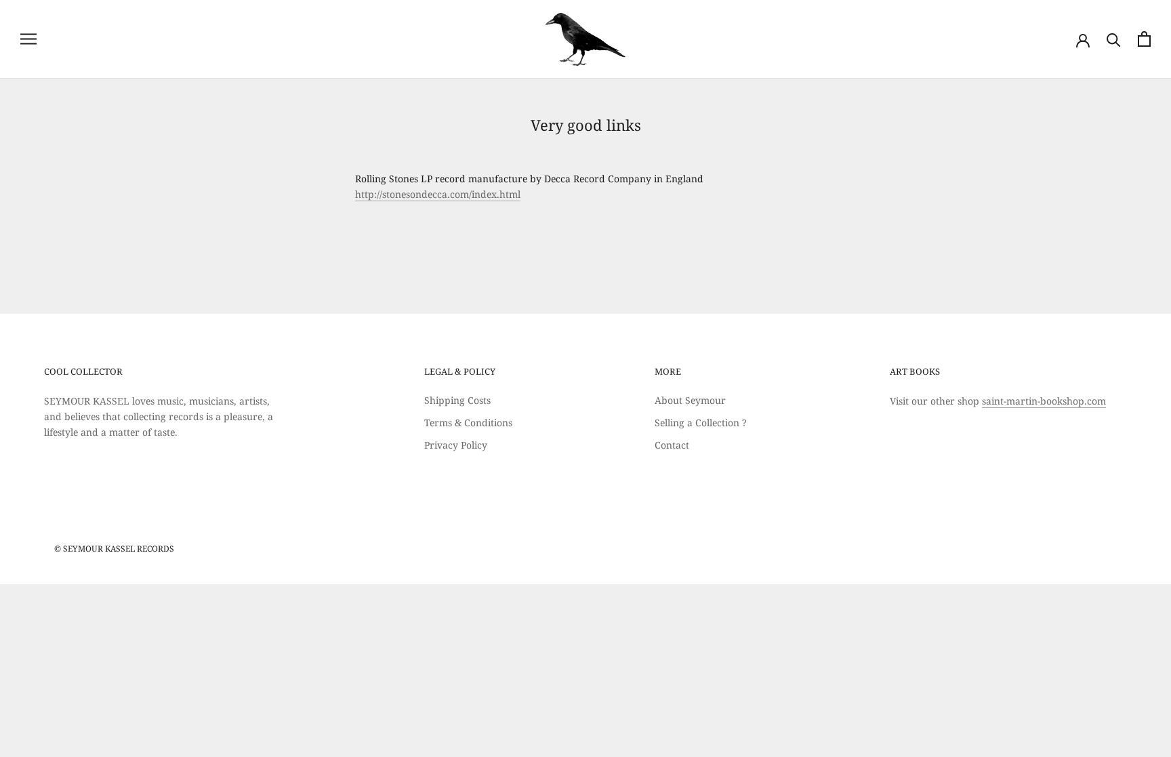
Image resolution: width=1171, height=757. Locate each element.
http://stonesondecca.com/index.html (437, 194)
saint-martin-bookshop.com (1044, 400)
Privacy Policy (455, 444)
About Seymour (690, 400)
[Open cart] (1144, 39)
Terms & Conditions (468, 422)
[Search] (1114, 39)
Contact (672, 444)
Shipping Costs (457, 400)
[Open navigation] (28, 39)
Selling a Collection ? (701, 422)
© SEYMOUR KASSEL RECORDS (114, 548)
